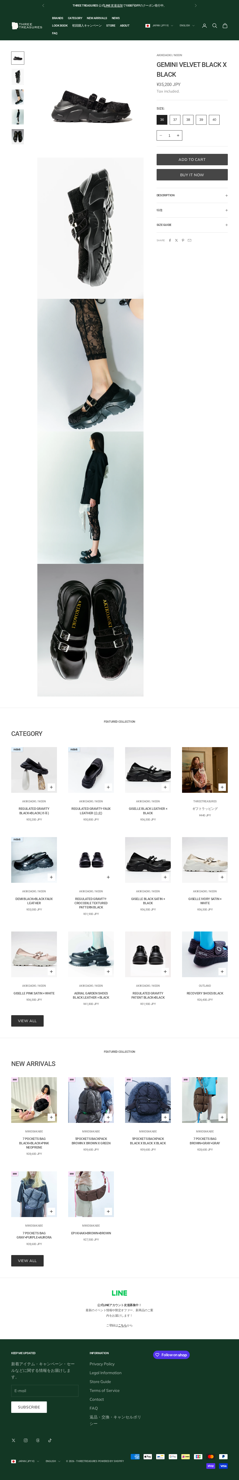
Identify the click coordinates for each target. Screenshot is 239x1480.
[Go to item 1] (17, 58)
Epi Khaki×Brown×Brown (91, 1233)
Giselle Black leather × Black (148, 811)
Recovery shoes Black (205, 993)
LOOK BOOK (59, 25)
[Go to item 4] (17, 117)
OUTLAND (205, 985)
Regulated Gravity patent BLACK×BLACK (148, 995)
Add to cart (192, 159)
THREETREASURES (205, 801)
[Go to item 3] (17, 97)
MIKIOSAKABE (34, 1131)
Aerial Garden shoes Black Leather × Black (91, 995)
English (185, 25)
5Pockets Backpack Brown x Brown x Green (91, 1141)
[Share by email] (189, 240)
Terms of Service (105, 1390)
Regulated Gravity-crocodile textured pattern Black (90, 903)
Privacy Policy (102, 1363)
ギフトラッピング (205, 809)
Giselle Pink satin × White (34, 993)
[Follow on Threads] (37, 1440)
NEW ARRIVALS (97, 18)
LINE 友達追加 (113, 5)
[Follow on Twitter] (13, 1440)
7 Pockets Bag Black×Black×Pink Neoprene (34, 1143)
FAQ (54, 33)
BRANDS (57, 18)
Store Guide (100, 1381)
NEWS (116, 18)
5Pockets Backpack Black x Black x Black (148, 1141)
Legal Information (106, 1372)
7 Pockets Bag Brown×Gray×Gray (205, 1141)
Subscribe (29, 1407)
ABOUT (125, 25)
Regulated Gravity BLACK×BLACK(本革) (34, 811)
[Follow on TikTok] (50, 1440)
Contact (97, 1399)
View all (27, 1020)
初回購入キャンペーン (87, 25)
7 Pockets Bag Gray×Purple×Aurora (34, 1235)
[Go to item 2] (17, 76)
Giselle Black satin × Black (148, 901)
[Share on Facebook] (170, 240)
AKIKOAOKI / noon (169, 55)
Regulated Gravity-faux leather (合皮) (91, 811)
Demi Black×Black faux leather (34, 901)
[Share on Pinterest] (183, 240)
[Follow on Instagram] (25, 1440)
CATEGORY (75, 18)
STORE (110, 25)
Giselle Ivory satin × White (204, 901)
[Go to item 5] (17, 137)
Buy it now (192, 174)
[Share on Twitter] (176, 240)
